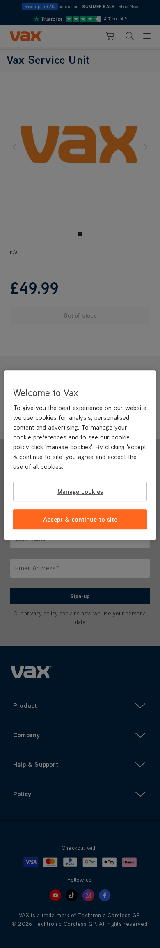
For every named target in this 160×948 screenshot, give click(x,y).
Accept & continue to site (80, 520)
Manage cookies (80, 491)
